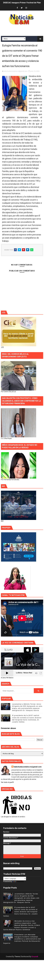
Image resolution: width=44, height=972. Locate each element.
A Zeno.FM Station (7, 677)
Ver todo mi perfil (7, 782)
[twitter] (21, 8)
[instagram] (26, 8)
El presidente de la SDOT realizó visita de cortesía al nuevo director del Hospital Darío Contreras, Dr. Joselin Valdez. (20, 912)
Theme (17, 956)
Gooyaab (35, 956)
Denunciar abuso (8, 728)
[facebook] (17, 8)
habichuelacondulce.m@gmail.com (28, 767)
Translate (20, 881)
